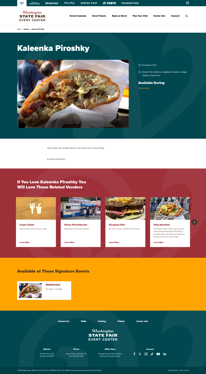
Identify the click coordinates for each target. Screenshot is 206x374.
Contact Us (63, 321)
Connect (175, 15)
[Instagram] (145, 354)
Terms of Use (184, 370)
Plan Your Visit (140, 15)
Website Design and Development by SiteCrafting (83, 370)
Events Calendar (78, 15)
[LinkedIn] (164, 354)
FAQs (83, 321)
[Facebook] (134, 354)
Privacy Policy (173, 370)
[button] (194, 222)
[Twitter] (140, 354)
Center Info (159, 15)
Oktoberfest (143, 88)
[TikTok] (152, 354)
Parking (102, 321)
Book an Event (119, 15)
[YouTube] (158, 354)
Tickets (121, 321)
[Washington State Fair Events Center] (32, 16)
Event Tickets (99, 15)
